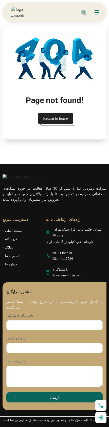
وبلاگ (9, 247)
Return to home (55, 118)
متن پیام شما (16, 361)
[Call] (100, 405)
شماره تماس (15, 338)
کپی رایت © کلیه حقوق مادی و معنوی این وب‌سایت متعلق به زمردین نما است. (54, 420)
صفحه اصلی (13, 231)
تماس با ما (12, 256)
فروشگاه (11, 239)
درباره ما (11, 264)
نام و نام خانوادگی (19, 315)
